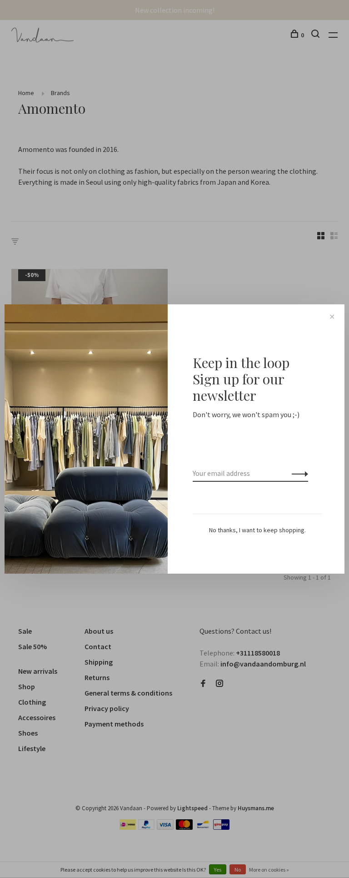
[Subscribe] (297, 473)
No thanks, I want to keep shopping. (257, 530)
